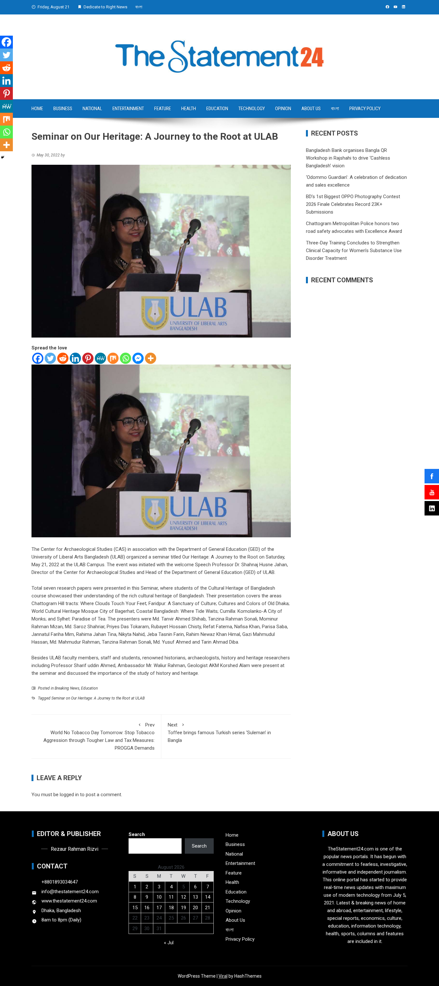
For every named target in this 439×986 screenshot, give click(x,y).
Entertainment (128, 108)
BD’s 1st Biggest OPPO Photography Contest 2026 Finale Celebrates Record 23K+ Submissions (353, 204)
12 (183, 897)
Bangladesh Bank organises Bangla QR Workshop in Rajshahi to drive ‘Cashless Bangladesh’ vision (348, 158)
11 (171, 897)
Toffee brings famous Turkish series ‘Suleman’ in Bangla (219, 732)
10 (159, 897)
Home (37, 108)
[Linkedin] (75, 358)
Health (188, 108)
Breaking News (67, 688)
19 (183, 908)
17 (159, 908)
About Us (311, 108)
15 (135, 908)
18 (171, 908)
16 (146, 908)
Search (137, 834)
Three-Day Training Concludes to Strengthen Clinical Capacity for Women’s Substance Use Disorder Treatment (354, 250)
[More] (150, 358)
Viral (223, 976)
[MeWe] (100, 358)
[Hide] (2, 157)
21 (207, 908)
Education (217, 108)
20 (195, 908)
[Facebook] (37, 358)
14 (207, 897)
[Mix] (113, 358)
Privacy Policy (365, 108)
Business (62, 108)
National (92, 108)
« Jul (169, 943)
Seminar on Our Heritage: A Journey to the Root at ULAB (98, 698)
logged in (69, 794)
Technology (251, 108)
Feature (162, 108)
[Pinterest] (88, 358)
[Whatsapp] (125, 358)
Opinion (283, 108)
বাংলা (138, 6)
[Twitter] (50, 358)
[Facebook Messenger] (138, 358)
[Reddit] (62, 358)
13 (195, 897)
